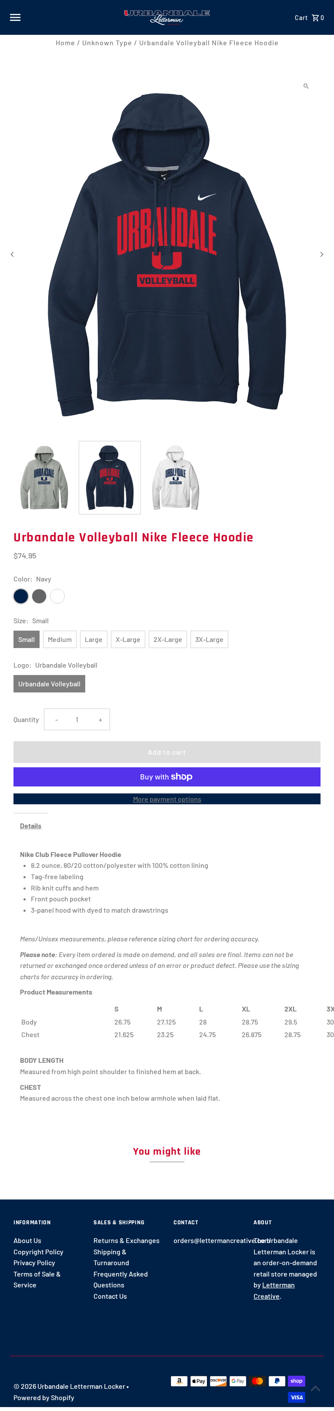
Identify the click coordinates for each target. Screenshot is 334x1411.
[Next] (321, 254)
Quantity (26, 719)
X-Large (128, 639)
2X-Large (168, 639)
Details (30, 825)
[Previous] (12, 254)
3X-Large (209, 639)
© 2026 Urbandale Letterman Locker (70, 1386)
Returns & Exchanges (127, 1240)
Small (26, 639)
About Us (27, 1240)
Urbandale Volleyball (49, 683)
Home (65, 42)
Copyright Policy (38, 1251)
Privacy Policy (34, 1262)
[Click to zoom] (306, 86)
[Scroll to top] (315, 1388)
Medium (60, 639)
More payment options (167, 799)
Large (94, 639)
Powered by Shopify (43, 1397)
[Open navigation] (63, 17)
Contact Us (110, 1296)
